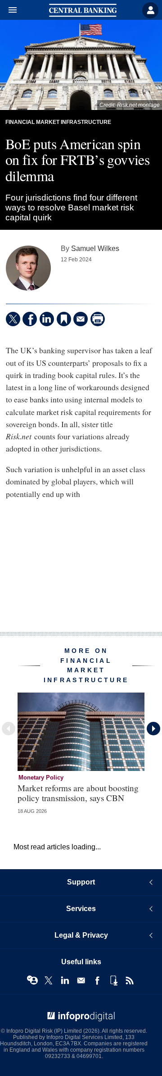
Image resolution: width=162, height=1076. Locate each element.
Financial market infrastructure (58, 122)
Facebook (97, 980)
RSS (129, 980)
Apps (113, 980)
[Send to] (80, 319)
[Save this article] (64, 319)
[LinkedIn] (47, 319)
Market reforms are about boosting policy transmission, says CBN (78, 792)
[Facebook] (29, 319)
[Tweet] (13, 319)
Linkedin (64, 980)
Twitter (48, 980)
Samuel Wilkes (95, 248)
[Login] (150, 10)
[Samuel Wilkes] (28, 268)
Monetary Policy (40, 777)
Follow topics (32, 980)
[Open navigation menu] (8, 10)
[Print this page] (97, 319)
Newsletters (81, 980)
